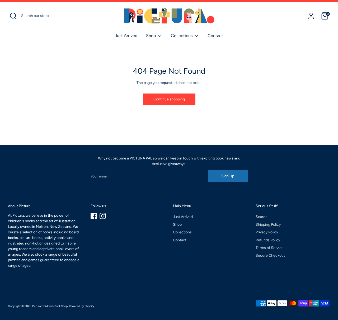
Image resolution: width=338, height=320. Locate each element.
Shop (151, 35)
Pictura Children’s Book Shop (50, 306)
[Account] (311, 16)
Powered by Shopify (81, 306)
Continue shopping (169, 99)
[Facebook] (94, 216)
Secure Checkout (270, 255)
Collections (182, 35)
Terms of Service (270, 248)
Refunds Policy (268, 240)
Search (261, 217)
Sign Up (227, 176)
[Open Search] (13, 16)
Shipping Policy (268, 224)
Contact (215, 35)
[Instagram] (103, 216)
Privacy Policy (267, 232)
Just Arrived (126, 35)
